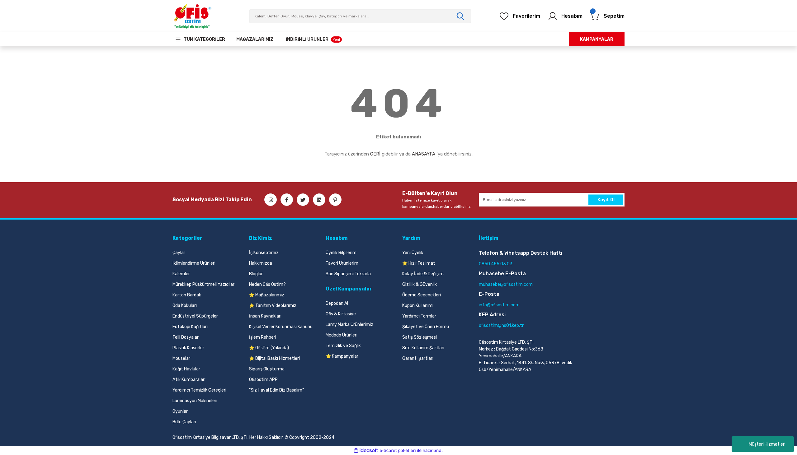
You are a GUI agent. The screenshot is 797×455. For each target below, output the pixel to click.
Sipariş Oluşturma (267, 369)
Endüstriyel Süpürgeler (195, 316)
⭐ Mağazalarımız (266, 295)
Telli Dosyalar (185, 337)
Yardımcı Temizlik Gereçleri (199, 390)
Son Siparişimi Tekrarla (348, 273)
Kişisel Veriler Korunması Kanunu (281, 326)
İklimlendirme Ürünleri (193, 263)
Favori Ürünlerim (342, 263)
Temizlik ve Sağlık (343, 345)
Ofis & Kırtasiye (341, 314)
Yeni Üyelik (412, 252)
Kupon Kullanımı (417, 305)
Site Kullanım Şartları (423, 348)
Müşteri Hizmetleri (767, 444)
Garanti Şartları (417, 358)
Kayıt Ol (606, 199)
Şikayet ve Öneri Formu (425, 326)
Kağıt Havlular (186, 369)
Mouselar (181, 358)
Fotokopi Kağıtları (190, 326)
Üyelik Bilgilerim (341, 252)
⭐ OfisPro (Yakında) (269, 348)
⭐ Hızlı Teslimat (418, 263)
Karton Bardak (186, 295)
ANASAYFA (423, 154)
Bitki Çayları (184, 422)
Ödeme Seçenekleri (421, 295)
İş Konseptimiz (264, 252)
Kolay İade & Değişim (423, 273)
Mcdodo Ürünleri (341, 335)
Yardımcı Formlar (419, 316)
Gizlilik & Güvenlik (419, 284)
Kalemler (181, 273)
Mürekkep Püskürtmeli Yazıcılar (203, 284)
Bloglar (256, 273)
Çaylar (178, 252)
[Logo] (192, 16)
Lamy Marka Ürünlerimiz (349, 324)
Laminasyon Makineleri (194, 400)
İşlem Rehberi (262, 337)
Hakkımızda (260, 263)
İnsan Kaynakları (265, 316)
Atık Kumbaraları (188, 379)
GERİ (375, 154)
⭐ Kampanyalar (342, 356)
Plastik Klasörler (188, 348)
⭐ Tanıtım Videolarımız (272, 305)
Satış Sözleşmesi (419, 337)
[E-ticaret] (398, 450)
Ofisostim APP (263, 379)
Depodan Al (337, 303)
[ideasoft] (365, 450)
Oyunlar (180, 411)
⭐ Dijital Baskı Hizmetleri (274, 358)
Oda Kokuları (184, 305)
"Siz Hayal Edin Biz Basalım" (276, 390)
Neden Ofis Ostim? (267, 284)
